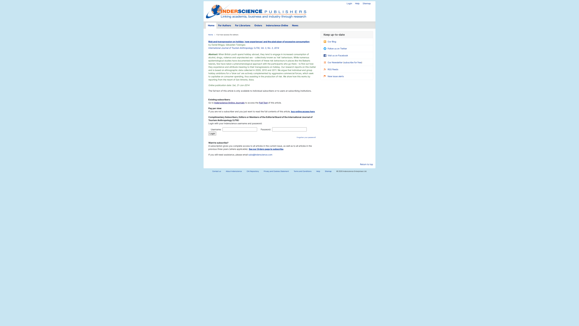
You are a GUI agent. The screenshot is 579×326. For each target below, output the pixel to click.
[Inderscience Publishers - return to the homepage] (256, 10)
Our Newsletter (335, 62)
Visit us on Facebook (338, 55)
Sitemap (367, 3)
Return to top (366, 164)
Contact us (216, 171)
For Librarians (242, 25)
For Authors (224, 25)
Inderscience (277, 25)
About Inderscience (234, 171)
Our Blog (332, 41)
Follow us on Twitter (337, 48)
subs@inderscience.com (260, 154)
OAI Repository (253, 171)
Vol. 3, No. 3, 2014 (270, 48)
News (295, 25)
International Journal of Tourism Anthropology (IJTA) (234, 48)
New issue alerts (336, 76)
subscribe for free (352, 62)
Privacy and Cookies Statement (276, 171)
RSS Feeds (333, 69)
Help (357, 3)
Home (211, 25)
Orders (258, 25)
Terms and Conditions (303, 171)
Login (349, 3)
